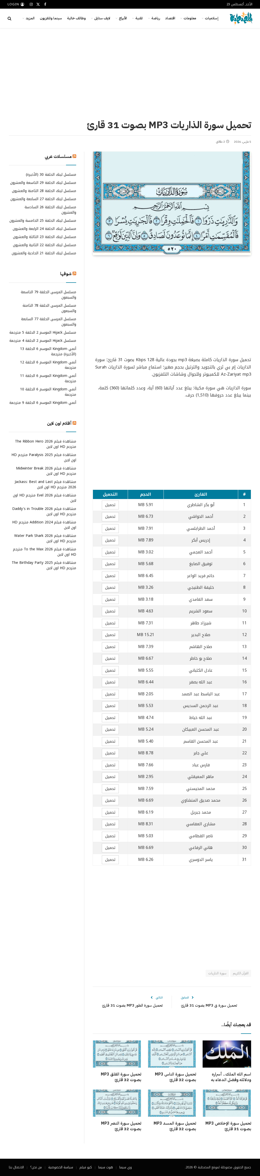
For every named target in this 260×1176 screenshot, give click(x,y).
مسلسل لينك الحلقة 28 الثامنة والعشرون (44, 190)
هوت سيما (105, 1167)
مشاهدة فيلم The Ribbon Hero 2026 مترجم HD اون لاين (45, 444)
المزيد (30, 18)
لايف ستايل (102, 18)
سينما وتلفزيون (51, 18)
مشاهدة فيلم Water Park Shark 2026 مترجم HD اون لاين (45, 538)
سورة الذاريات (217, 973)
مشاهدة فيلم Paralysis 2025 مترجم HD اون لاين (43, 457)
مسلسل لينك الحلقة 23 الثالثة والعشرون (44, 236)
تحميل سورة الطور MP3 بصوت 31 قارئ (132, 1005)
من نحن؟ (36, 1167)
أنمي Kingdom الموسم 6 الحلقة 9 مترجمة (42, 402)
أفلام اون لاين (59, 423)
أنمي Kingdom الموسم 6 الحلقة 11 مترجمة (48, 378)
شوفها (66, 274)
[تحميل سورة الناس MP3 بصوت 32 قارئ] (172, 1054)
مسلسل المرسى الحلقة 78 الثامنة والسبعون (49, 308)
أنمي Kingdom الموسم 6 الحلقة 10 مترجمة (48, 392)
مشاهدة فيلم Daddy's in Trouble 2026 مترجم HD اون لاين (44, 511)
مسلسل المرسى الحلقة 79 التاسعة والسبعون (48, 295)
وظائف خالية (76, 18)
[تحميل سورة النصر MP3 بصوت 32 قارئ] (117, 1103)
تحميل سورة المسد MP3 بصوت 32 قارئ (175, 1126)
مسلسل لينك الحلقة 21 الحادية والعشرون (44, 253)
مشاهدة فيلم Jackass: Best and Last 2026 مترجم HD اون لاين (45, 484)
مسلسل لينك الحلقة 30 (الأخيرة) (51, 174)
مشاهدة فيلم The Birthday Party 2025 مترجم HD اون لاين (44, 565)
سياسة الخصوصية (60, 1167)
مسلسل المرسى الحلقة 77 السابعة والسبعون (48, 322)
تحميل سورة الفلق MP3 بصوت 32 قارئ (121, 1077)
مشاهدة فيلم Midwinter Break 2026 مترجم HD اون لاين (46, 471)
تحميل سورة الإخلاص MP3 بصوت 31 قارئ (228, 1126)
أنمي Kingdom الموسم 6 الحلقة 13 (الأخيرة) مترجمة (48, 351)
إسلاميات (211, 18)
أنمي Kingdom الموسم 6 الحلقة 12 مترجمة (48, 365)
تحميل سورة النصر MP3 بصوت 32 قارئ (121, 1126)
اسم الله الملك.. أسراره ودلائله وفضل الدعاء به (231, 1077)
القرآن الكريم (241, 973)
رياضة (155, 18)
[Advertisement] (130, 72)
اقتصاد (170, 18)
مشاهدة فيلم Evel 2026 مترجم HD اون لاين (44, 498)
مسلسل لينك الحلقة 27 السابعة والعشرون (43, 199)
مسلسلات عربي (58, 156)
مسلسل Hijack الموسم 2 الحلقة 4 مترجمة (42, 340)
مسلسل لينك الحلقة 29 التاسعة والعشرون (43, 182)
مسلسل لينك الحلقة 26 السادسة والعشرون (50, 210)
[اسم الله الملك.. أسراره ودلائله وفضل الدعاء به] (227, 1054)
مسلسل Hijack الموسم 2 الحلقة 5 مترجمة (42, 332)
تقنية (139, 18)
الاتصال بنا (16, 1167)
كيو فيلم (85, 1167)
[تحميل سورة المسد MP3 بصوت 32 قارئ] (172, 1103)
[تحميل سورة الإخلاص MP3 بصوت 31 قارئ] (227, 1103)
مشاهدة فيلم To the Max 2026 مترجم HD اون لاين (44, 552)
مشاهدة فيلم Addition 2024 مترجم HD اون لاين (44, 525)
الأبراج (123, 18)
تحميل (110, 504)
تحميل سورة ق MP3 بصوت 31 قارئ (209, 1005)
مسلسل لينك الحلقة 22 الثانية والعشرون (44, 245)
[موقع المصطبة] (241, 18)
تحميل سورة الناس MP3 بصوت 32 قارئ (175, 1077)
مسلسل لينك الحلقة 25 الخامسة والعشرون (42, 220)
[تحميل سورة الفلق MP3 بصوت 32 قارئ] (117, 1054)
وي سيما (125, 1167)
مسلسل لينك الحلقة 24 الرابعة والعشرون (44, 228)
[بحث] (10, 18)
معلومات (190, 18)
